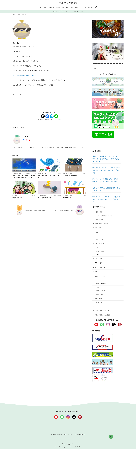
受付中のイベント (100, 290)
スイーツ (98, 236)
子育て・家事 (99, 263)
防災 (19, 14)
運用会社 (59, 435)
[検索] (96, 7)
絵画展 (97, 287)
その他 (97, 306)
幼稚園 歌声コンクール (102, 283)
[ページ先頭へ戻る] (111, 437)
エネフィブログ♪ (68, 2)
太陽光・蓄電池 (100, 251)
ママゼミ (98, 280)
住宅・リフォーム (100, 243)
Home (14, 14)
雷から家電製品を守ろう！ (46, 198)
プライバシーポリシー (70, 435)
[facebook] (23, 140)
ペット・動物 (99, 258)
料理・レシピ (99, 239)
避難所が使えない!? (18, 198)
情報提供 (53, 435)
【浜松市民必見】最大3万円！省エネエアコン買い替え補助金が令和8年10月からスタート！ (105, 158)
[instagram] (26, 140)
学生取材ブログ (99, 298)
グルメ (58, 7)
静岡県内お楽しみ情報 (101, 223)
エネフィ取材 (43, 7)
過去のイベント (100, 294)
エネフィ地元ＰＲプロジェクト (104, 216)
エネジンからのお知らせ (102, 310)
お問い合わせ (81, 435)
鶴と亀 (24, 14)
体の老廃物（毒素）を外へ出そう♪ (36, 210)
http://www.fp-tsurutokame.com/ (24, 75)
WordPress (79, 447)
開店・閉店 (65, 7)
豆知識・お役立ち (100, 267)
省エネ (97, 254)
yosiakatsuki (67, 447)
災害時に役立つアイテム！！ (72, 175)
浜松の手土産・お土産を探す (103, 315)
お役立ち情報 (75, 7)
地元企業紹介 (99, 219)
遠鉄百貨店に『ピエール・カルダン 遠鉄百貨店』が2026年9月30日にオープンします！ (106, 170)
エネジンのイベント (101, 276)
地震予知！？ (67, 198)
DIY (97, 247)
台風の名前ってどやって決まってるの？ (48, 176)
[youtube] (29, 140)
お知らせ (90, 7)
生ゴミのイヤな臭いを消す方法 (64, 210)
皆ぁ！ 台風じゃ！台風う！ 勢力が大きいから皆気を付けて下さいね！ (23, 176)
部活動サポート (100, 302)
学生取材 (51, 7)
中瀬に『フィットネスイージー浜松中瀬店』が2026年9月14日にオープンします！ (106, 199)
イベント (83, 7)
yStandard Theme (58, 447)
